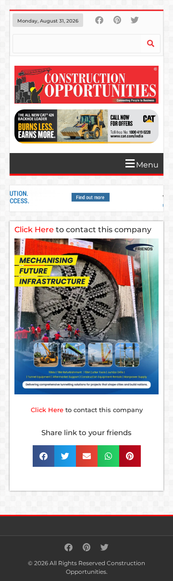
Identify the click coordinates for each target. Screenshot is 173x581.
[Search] (150, 44)
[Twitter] (134, 19)
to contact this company (82, 229)
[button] (90, 163)
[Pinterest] (117, 19)
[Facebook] (99, 19)
